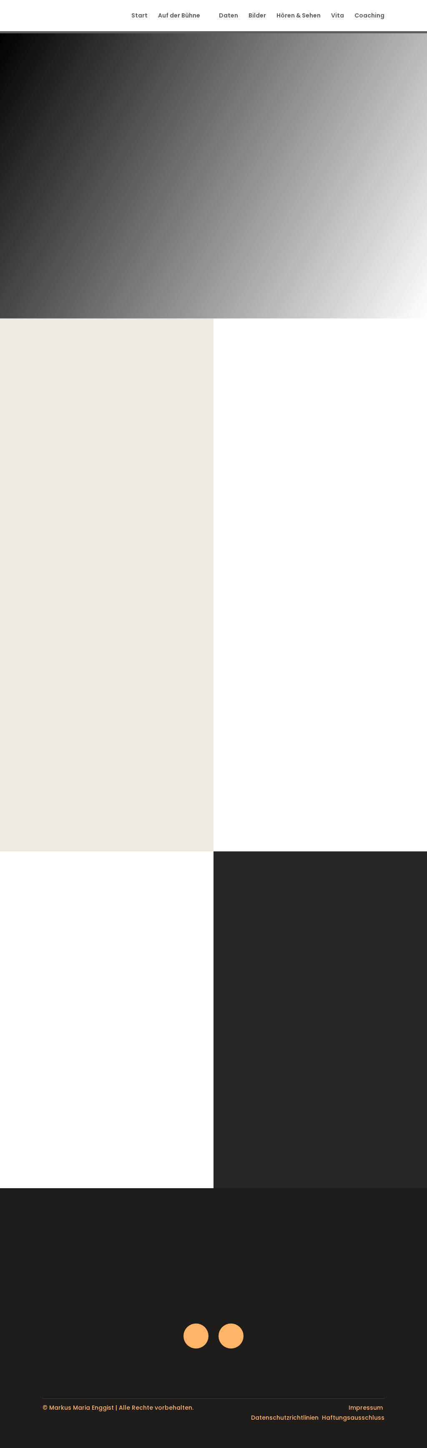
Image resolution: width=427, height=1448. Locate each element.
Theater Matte (337, 1128)
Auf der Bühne (179, 16)
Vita (337, 16)
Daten (228, 16)
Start (139, 16)
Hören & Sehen (298, 16)
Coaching (369, 16)
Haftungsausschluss (353, 1417)
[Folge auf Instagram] (195, 1336)
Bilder (257, 16)
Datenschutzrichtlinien (285, 1417)
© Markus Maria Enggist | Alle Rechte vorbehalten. (118, 1407)
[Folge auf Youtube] (231, 1336)
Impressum (366, 1407)
